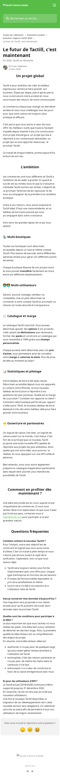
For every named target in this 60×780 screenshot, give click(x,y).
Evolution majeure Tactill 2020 (17, 38)
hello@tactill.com (12, 517)
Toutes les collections (13, 35)
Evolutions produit (36, 35)
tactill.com (30, 765)
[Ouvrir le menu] (54, 5)
